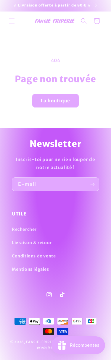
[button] (11, 20)
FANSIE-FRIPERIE (42, 342)
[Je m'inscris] (92, 184)
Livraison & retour (32, 242)
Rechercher (24, 229)
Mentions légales (30, 269)
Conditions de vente (34, 256)
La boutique (55, 100)
